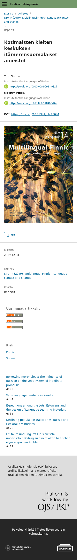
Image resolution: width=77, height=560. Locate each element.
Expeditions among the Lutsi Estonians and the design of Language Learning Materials (36, 407)
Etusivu (8, 13)
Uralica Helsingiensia (24, 4)
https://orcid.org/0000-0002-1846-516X (33, 103)
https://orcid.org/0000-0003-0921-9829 (33, 86)
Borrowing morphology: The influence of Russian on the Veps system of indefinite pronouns (34, 381)
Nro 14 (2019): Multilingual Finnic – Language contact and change (36, 20)
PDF (12, 235)
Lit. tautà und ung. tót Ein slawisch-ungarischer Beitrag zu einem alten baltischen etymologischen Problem (38, 438)
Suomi (10, 358)
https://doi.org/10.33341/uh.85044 (35, 114)
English (11, 352)
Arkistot (23, 13)
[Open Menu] (4, 4)
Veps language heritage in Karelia (29, 395)
